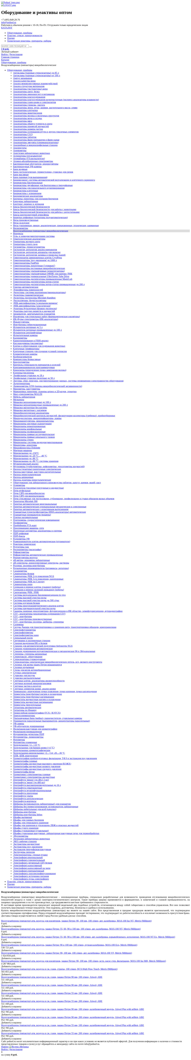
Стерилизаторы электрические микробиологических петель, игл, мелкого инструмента (57, 662)
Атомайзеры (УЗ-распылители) (29, 158)
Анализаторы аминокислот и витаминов (34, 94)
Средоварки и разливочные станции (31, 640)
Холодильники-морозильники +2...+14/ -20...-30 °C (39, 753)
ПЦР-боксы (19, 536)
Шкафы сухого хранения (25, 828)
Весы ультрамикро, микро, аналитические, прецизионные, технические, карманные (56, 225)
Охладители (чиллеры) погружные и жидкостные (38, 488)
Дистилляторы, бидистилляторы (29, 300)
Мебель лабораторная (24, 397)
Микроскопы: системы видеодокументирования (37, 442)
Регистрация (16, 54)
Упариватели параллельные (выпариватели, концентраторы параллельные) (51, 721)
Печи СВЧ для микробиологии (29, 493)
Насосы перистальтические (27, 474)
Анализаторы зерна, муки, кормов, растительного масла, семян (45, 107)
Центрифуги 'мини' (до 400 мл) (29, 782)
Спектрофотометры (23, 632)
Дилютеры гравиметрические (28, 295)
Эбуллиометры (20, 836)
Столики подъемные (23, 667)
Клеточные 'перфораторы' (26, 348)
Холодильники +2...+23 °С (26, 745)
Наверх (5, 1046)
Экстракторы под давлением (27, 846)
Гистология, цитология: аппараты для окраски (36, 252)
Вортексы (18, 233)
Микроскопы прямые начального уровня (34, 437)
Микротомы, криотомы (25, 445)
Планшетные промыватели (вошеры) (32, 514)
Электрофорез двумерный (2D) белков (32, 863)
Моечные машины (22, 450)
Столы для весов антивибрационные (32, 670)
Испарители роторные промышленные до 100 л (37, 330)
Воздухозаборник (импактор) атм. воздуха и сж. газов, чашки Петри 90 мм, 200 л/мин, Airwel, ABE (51, 985)
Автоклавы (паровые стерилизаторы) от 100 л (36, 75)
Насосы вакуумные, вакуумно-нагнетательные (37, 472)
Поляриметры (20, 522)
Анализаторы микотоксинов (27, 113)
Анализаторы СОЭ (23, 134)
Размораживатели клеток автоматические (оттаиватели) (41, 541)
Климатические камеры (25, 354)
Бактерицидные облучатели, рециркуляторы (35, 164)
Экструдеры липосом (24, 852)
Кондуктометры (21, 362)
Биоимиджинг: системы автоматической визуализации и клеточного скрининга (54, 180)
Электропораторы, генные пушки (30, 855)
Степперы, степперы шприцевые (30, 654)
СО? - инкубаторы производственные (32, 619)
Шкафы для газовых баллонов (28, 820)
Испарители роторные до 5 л (28, 327)
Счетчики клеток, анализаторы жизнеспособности (39, 680)
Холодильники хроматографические (31, 750)
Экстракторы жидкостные (26, 844)
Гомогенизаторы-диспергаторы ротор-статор (36, 281)
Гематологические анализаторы (29, 239)
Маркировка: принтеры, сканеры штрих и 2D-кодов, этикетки (45, 391)
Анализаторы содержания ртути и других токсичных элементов (46, 131)
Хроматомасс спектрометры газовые (31, 774)
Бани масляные (21, 174)
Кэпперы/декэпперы (23, 372)
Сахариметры (20, 571)
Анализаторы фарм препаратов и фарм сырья (36, 140)
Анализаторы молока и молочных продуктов (36, 115)
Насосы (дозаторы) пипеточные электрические (37, 469)
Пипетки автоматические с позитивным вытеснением (40, 509)
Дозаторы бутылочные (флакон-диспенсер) (35, 308)
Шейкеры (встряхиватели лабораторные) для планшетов (42, 804)
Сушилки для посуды (24, 675)
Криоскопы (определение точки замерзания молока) (39, 370)
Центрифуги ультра (23, 796)
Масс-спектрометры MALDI (27, 394)
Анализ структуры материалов (28, 86)
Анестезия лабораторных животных (31, 153)
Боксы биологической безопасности (31, 206)
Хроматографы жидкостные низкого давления (36, 766)
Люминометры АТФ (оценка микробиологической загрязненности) (47, 386)
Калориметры (20, 338)
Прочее (11, 38)
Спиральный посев (23, 638)
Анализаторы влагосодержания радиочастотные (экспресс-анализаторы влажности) (56, 99)
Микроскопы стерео (23, 439)
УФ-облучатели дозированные (28, 726)
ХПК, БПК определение (25, 755)
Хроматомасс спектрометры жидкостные (34, 777)
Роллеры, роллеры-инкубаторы (29, 565)
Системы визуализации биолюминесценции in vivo (39, 595)
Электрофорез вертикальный (28, 857)
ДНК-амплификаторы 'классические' (32, 306)
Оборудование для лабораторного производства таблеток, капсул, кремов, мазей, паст (57, 482)
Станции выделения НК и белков (30, 643)
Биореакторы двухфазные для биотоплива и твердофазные (43, 185)
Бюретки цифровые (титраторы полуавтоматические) (40, 217)
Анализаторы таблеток (24, 137)
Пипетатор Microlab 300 (25, 501)
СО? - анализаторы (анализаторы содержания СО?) (39, 613)
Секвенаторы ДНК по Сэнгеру (29, 581)
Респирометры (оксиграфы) (27, 549)
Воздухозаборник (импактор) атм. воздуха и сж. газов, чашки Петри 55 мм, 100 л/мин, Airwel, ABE (51, 993)
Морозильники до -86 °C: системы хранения (35, 461)
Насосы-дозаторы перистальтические (32, 480)
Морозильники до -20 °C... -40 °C (30, 455)
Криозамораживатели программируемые (34, 367)
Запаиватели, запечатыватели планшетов (34, 314)
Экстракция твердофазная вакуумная (32, 849)
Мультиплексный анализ (25, 464)
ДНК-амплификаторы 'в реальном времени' (35, 303)
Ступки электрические (24, 672)
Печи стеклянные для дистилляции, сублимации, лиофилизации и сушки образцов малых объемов (63, 498)
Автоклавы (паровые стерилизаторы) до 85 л (36, 73)
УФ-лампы (18, 723)
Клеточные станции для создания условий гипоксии (40, 351)
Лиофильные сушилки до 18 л (28, 375)
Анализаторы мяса (22, 121)
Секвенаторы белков (23, 573)
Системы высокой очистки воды (29, 597)
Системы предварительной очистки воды (34, 608)
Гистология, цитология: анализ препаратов (35, 249)
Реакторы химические (24, 544)
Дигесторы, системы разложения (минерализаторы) (39, 292)
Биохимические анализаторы (28, 196)
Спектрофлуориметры (24, 630)
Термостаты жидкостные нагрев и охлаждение (37, 699)
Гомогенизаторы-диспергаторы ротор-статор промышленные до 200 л (49, 284)
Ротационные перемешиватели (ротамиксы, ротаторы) (41, 568)
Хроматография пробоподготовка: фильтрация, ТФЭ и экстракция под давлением (55, 758)
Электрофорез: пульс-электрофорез (31, 879)
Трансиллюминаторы (24, 715)
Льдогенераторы (21, 383)
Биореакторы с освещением (27, 193)
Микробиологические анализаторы (31, 413)
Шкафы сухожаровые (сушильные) (31, 830)
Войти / (5, 54)
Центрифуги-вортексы (24, 801)
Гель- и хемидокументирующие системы (34, 236)
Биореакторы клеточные (25, 190)
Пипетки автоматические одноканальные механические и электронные (49, 506)
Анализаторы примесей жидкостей (31, 126)
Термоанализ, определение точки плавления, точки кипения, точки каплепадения (55, 691)
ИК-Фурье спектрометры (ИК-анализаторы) (35, 319)
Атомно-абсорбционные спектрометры (33, 161)
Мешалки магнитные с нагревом (30, 410)
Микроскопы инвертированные (29, 426)
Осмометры (19, 485)
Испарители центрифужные (27, 332)
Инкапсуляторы (21, 322)
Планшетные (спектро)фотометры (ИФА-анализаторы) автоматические (49, 512)
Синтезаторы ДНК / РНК (26, 592)
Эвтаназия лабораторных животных (31, 838)
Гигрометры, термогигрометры (29, 247)
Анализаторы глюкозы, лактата (29, 105)
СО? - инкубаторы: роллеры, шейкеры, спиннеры (38, 622)
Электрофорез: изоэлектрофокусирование (34, 873)
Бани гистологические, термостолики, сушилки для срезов (43, 172)
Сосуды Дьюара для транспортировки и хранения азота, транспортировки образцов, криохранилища (64, 627)
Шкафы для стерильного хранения (30, 822)
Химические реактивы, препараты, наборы (29, 41)
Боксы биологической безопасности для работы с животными (44, 209)
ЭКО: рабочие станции (25, 841)
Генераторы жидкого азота (26, 241)
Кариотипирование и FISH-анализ (30, 340)
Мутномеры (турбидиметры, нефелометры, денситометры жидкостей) (49, 466)
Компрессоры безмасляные (27, 359)
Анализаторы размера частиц (28, 129)
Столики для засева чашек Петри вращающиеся (37, 664)
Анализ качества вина (24, 81)
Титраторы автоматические (27, 707)
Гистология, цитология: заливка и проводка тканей (39, 255)
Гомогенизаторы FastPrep (26, 263)
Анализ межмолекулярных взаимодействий (35, 83)
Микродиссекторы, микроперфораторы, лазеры (37, 418)
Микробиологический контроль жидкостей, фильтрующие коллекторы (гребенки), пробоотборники (64, 415)
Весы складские (21, 223)
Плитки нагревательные (25, 517)
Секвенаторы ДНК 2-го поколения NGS (33, 576)
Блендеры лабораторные (25, 201)
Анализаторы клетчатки (25, 110)
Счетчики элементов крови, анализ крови (34, 688)
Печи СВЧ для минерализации (28, 496)
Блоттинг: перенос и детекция (28, 204)
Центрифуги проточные (25, 793)
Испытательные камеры (25, 335)
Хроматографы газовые (25, 761)
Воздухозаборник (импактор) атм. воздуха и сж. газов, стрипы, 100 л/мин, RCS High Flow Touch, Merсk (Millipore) (59, 969)
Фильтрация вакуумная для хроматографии (35, 729)
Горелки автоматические (25, 287)
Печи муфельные (22, 490)
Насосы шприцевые (23, 477)
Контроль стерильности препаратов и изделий (36, 364)
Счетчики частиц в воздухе (27, 686)
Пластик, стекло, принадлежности (24, 35)
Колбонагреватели (22, 356)
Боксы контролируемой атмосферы (31, 214)
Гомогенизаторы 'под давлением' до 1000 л (35, 260)
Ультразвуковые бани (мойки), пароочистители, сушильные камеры (47, 718)
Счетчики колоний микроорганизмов (32, 683)
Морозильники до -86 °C (25, 458)
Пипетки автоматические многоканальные (35, 504)
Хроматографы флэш (24, 771)
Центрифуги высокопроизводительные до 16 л (37, 785)
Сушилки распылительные (27, 678)
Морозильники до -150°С (26, 453)
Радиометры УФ (21, 539)
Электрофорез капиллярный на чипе (31, 868)
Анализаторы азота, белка (26, 91)
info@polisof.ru (8, 22)
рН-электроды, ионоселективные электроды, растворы (41, 563)
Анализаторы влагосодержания (29, 97)
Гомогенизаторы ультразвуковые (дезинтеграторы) (39, 271)
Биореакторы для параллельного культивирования (38, 188)
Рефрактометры (21, 552)
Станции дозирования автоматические (33, 648)
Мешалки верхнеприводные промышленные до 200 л (40, 405)
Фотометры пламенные (25, 742)
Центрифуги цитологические (28, 798)
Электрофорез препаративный (28, 871)
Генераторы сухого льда (25, 244)
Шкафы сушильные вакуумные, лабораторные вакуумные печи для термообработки (56, 833)
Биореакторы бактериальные (28, 182)
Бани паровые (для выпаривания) (30, 177)
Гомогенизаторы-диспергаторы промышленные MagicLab (42, 279)
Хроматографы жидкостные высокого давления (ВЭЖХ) (42, 763)
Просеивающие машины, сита (28, 528)
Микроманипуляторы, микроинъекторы (33, 421)
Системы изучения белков (26, 603)
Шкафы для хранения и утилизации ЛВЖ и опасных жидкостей (45, 825)
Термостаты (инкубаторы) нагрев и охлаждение (37, 694)
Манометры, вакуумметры (26, 389)
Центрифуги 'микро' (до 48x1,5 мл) (31, 780)
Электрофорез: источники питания (31, 876)
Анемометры (19, 150)
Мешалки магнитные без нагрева (30, 407)
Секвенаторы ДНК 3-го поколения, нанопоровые (38, 579)
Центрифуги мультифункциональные (32, 790)
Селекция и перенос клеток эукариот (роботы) (37, 587)
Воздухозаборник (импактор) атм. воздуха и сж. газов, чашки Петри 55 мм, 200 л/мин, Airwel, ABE (51, 1001)
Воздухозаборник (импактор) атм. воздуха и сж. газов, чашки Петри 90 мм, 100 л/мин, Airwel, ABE (51, 977)
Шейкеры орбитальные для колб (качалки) (34, 809)
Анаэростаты (20, 148)
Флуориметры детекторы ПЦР (28, 734)
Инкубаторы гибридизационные (29, 324)
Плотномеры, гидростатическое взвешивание (36, 520)
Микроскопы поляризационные (29, 431)
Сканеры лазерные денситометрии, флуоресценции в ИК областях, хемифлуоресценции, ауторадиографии (68, 611)
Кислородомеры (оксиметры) (28, 343)
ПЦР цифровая (21, 533)
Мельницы (18, 399)
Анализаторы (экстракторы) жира (30, 89)
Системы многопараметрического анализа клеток (38, 605)
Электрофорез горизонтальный (29, 860)
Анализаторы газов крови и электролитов (34, 102)
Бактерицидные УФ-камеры (27, 166)
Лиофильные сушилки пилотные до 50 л (34, 378)
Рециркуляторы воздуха (25, 557)
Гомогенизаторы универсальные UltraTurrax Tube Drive (41, 276)
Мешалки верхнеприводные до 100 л (32, 402)
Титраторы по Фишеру (25, 710)
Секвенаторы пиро (22, 584)
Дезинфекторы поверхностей (28, 289)
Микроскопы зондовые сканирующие (32, 423)
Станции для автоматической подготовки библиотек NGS (43, 646)
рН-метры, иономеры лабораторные (31, 560)
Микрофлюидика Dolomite (26, 447)
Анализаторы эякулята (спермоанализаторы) (35, 142)
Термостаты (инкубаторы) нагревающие (33, 697)
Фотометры (19, 739)
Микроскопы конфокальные (27, 429)
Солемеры (18, 624)
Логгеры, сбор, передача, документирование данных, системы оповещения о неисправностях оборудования (68, 381)
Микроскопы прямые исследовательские (34, 434)
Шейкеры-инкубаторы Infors (27, 814)
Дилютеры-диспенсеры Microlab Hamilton (34, 298)
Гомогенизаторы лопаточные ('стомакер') (34, 265)
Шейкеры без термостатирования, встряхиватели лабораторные (45, 806)
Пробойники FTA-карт (25, 525)
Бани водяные (20, 169)
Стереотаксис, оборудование (27, 656)
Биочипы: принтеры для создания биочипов (35, 198)
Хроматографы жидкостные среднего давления (37, 769)
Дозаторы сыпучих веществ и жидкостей (34, 311)
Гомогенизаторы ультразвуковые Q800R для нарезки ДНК (42, 273)
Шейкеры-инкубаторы (24, 812)
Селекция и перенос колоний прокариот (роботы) (38, 589)
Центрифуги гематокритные (27, 788)
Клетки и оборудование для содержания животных (39, 346)
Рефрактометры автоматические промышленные (38, 555)
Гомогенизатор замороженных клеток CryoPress (37, 257)
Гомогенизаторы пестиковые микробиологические (39, 268)
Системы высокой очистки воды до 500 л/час (36, 600)
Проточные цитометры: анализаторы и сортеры (37, 530)
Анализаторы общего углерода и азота (32, 123)
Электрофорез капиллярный (27, 865)
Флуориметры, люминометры (28, 737)
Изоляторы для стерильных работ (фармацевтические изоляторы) (46, 316)
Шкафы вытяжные (22, 817)
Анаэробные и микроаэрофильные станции (35, 145)
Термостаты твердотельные (27, 705)
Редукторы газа (21, 547)
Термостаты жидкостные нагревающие (33, 702)
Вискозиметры (20, 228)
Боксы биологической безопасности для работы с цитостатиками (46, 212)
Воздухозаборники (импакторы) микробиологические (40, 231)
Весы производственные (25, 220)
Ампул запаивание (22, 78)
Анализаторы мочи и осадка (27, 118)
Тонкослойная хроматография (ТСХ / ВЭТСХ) (37, 713)
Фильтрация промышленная (27, 731)
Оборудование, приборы (19, 33)
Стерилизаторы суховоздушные (29, 659)
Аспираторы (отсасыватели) (27, 156)
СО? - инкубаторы (22, 616)
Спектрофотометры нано (26, 635)
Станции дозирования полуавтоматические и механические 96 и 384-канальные (54, 651)
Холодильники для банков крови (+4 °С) (33, 747)
